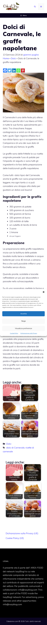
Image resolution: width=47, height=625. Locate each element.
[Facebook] (5, 70)
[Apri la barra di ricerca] (35, 6)
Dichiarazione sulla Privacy (28, 333)
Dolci (13, 58)
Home (6, 58)
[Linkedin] (14, 70)
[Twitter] (10, 70)
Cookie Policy (14, 333)
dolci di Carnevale (15, 447)
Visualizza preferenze (23, 328)
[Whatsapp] (18, 70)
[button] (43, 292)
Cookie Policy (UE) (15, 538)
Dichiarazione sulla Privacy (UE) (22, 533)
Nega (23, 321)
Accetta (23, 314)
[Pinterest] (23, 70)
